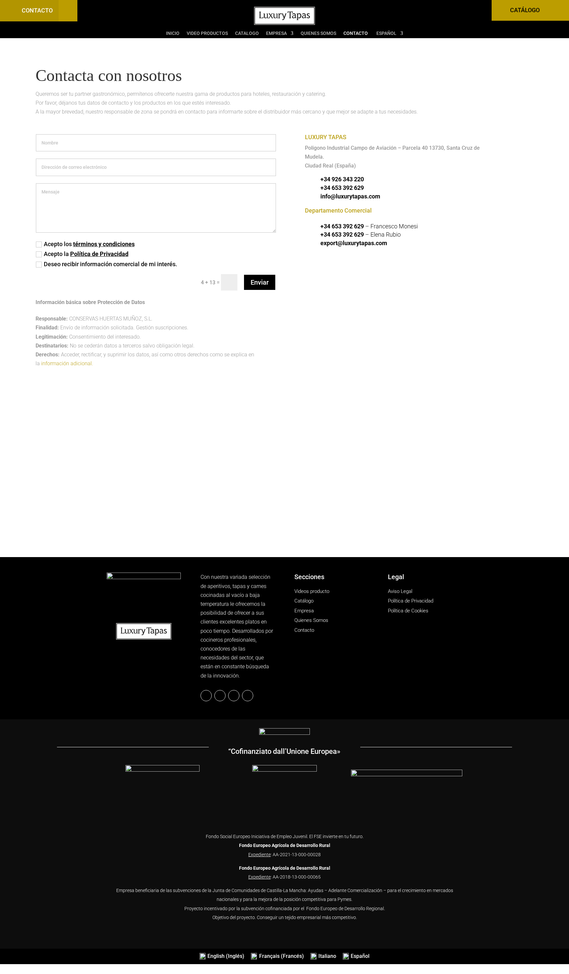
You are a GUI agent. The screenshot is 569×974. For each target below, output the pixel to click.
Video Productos (207, 33)
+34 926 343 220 (342, 179)
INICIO (172, 33)
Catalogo (247, 33)
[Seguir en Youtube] (247, 695)
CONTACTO (37, 10)
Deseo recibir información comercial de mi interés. (110, 264)
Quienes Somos (318, 33)
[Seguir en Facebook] (206, 695)
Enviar (260, 282)
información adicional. (67, 363)
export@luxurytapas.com (353, 243)
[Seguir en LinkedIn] (220, 695)
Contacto (355, 33)
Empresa (276, 33)
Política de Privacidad (99, 253)
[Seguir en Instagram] (233, 695)
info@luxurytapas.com (350, 196)
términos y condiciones (104, 244)
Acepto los (89, 244)
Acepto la (86, 253)
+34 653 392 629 (342, 187)
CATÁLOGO (525, 10)
